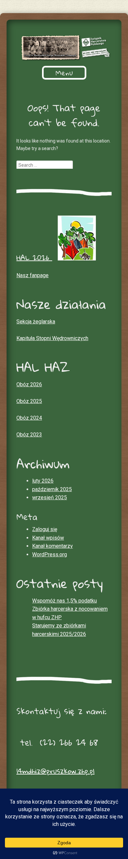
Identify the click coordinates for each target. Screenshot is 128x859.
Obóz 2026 (29, 384)
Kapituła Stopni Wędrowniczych (52, 338)
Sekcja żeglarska (35, 321)
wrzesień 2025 (49, 497)
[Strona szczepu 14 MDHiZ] (64, 47)
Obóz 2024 (29, 418)
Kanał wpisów (48, 538)
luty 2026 (42, 481)
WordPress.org (49, 554)
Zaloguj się (44, 529)
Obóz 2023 (29, 434)
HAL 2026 (34, 257)
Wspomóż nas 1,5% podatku (64, 601)
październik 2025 (52, 489)
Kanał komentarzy (52, 546)
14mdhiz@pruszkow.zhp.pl (55, 770)
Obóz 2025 (29, 401)
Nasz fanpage (32, 275)
